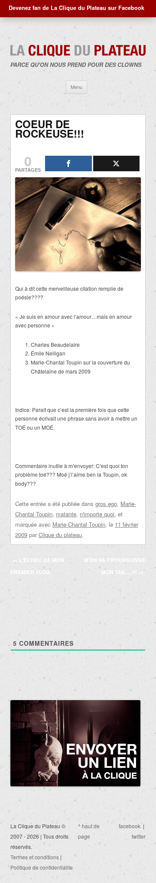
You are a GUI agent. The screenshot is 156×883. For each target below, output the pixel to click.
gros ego (106, 504)
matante (66, 514)
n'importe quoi (97, 514)
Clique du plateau (60, 535)
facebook (129, 826)
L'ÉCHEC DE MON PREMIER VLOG (37, 566)
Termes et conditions (34, 857)
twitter (139, 836)
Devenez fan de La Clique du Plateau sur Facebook (76, 8)
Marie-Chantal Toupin (78, 524)
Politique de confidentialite (41, 867)
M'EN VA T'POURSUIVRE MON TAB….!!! (115, 566)
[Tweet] (116, 163)
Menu (76, 86)
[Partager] (68, 163)
